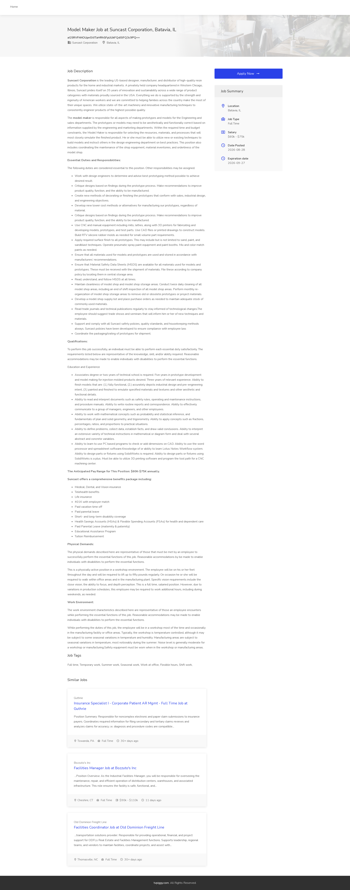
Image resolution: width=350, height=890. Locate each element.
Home (14, 7)
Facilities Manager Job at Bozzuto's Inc (105, 768)
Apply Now (246, 73)
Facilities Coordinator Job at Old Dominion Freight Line (119, 827)
